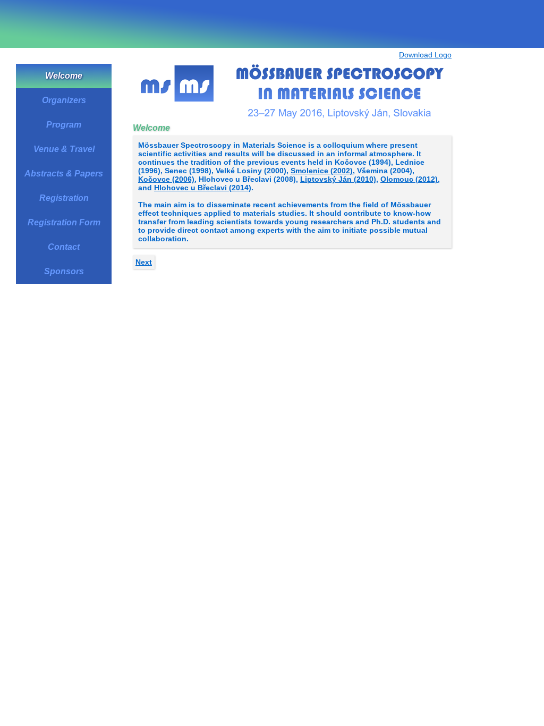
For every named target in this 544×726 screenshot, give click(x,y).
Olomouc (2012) (409, 179)
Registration (64, 197)
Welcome (63, 75)
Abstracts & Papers (63, 173)
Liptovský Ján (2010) (338, 179)
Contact (64, 246)
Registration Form (64, 222)
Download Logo (425, 54)
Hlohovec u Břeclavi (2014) (202, 187)
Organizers (64, 100)
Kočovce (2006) (166, 179)
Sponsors (64, 271)
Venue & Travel (64, 149)
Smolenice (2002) (322, 170)
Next (143, 262)
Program (63, 124)
